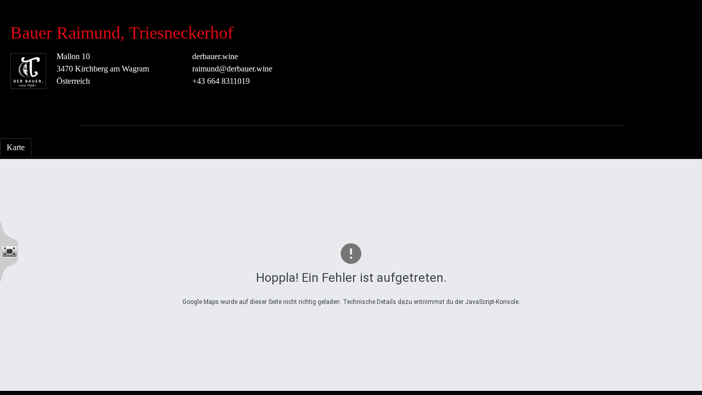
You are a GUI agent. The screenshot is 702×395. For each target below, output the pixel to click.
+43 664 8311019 (221, 81)
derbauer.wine (215, 56)
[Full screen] (9, 251)
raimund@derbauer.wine (232, 68)
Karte (16, 147)
